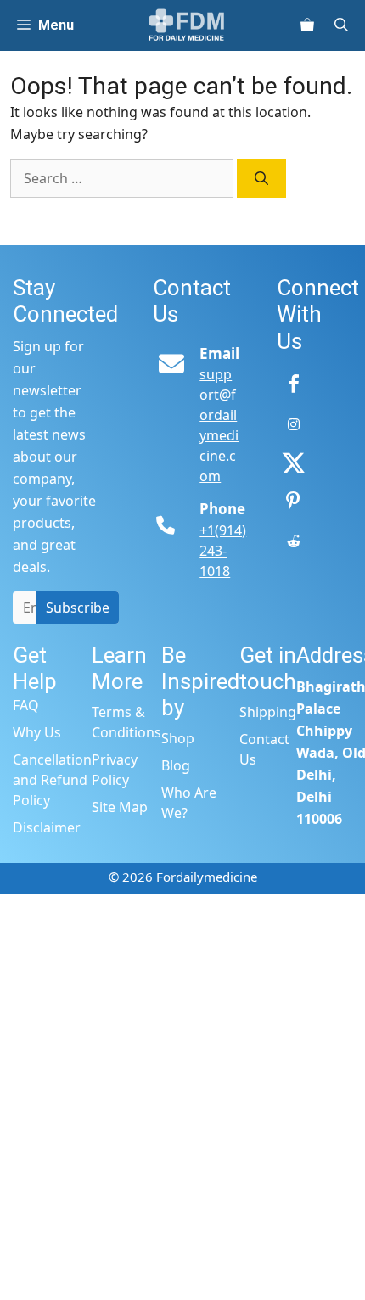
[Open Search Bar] (348, 25)
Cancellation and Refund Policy (52, 780)
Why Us (37, 732)
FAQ (26, 705)
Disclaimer (47, 827)
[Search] (261, 178)
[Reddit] (294, 541)
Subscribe (78, 607)
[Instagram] (294, 424)
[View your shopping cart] (307, 25)
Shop (177, 738)
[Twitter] (294, 463)
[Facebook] (294, 385)
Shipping (267, 712)
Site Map (120, 807)
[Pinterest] (294, 502)
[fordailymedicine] (187, 25)
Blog (175, 765)
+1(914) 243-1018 (222, 550)
